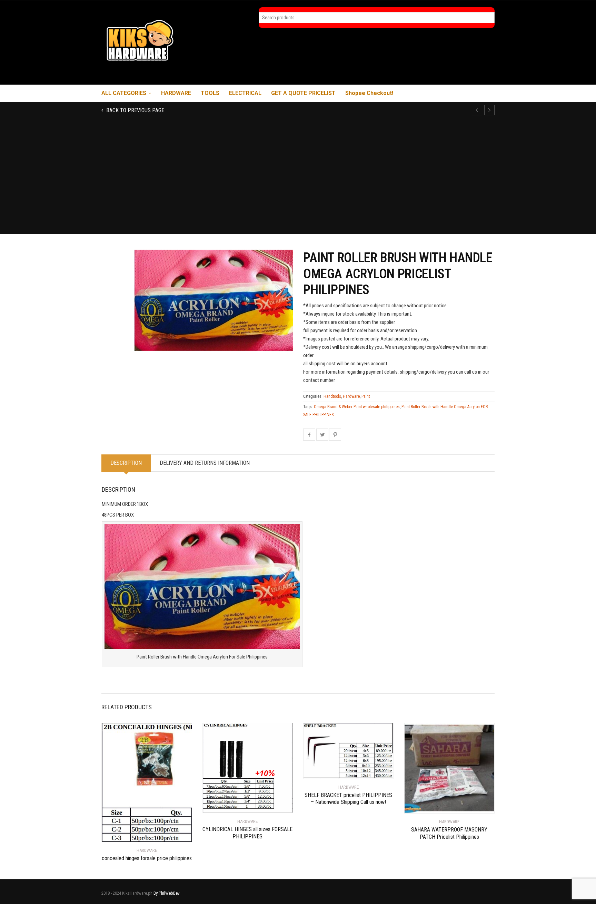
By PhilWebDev (166, 893)
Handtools (332, 396)
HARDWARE (176, 93)
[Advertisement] (298, 182)
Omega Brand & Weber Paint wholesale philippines (357, 406)
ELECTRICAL (245, 93)
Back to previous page (134, 110)
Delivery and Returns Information (205, 463)
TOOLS (210, 93)
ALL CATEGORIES (123, 93)
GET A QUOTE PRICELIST (303, 93)
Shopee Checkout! (369, 93)
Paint (365, 396)
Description (126, 463)
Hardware (351, 396)
